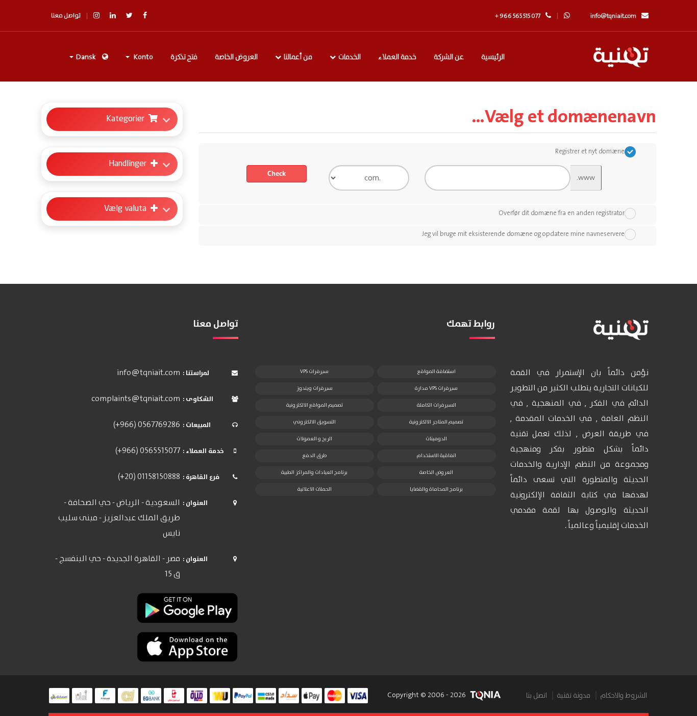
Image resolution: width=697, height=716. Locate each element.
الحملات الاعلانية (314, 489)
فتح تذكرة (183, 57)
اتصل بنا (536, 695)
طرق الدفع (315, 456)
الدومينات (436, 439)
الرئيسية (493, 57)
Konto (142, 57)
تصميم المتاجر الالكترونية (436, 422)
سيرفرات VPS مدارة (436, 388)
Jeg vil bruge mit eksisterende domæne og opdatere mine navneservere (523, 234)
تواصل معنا (66, 15)
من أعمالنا (298, 57)
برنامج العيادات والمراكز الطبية (314, 472)
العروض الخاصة (236, 57)
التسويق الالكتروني (314, 422)
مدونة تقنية (573, 695)
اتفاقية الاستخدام (436, 456)
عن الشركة (449, 57)
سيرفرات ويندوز (314, 388)
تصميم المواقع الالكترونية (314, 405)
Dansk (85, 57)
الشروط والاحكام (623, 695)
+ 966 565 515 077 (517, 16)
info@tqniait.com (613, 16)
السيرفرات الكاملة (436, 405)
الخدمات (349, 57)
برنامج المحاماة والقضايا (436, 489)
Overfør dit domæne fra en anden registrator (562, 213)
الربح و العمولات (314, 439)
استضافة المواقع (436, 371)
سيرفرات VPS (314, 371)
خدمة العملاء (397, 57)
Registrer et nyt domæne (590, 151)
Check (276, 173)
